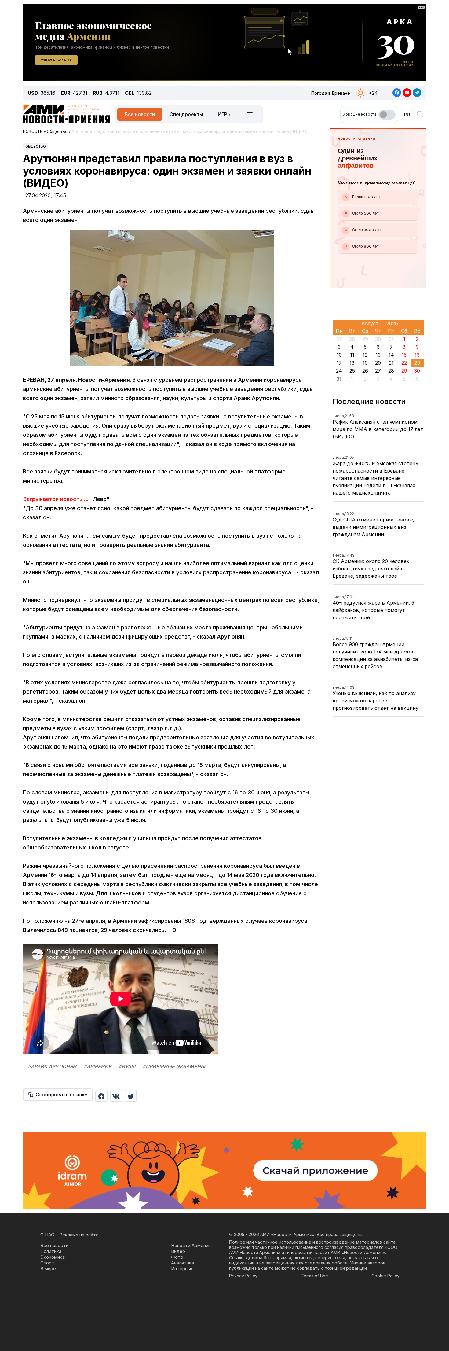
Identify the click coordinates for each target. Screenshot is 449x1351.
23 (417, 363)
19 (365, 363)
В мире (48, 1269)
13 (378, 355)
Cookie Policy (385, 1275)
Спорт (47, 1263)
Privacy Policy (243, 1275)
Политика (50, 1251)
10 (339, 355)
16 (417, 355)
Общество (35, 146)
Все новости (140, 114)
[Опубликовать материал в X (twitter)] (130, 1095)
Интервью (182, 1269)
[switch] (387, 115)
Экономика (52, 1257)
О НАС (47, 1235)
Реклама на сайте (79, 1235)
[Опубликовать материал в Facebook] (101, 1095)
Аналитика (182, 1263)
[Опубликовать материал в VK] (116, 1095)
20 (378, 363)
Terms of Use (314, 1275)
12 (365, 355)
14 (391, 355)
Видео (178, 1251)
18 (352, 363)
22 (404, 363)
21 (391, 363)
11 (352, 355)
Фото (177, 1257)
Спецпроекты (186, 114)
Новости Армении (191, 1245)
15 (404, 355)
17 (339, 363)
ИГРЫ (225, 114)
